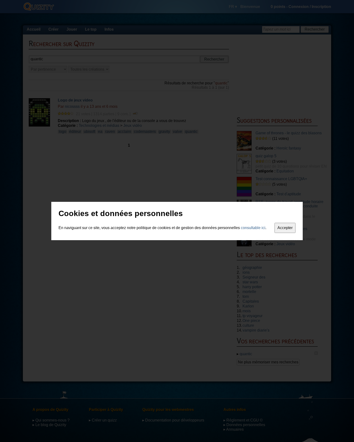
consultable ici (253, 228)
